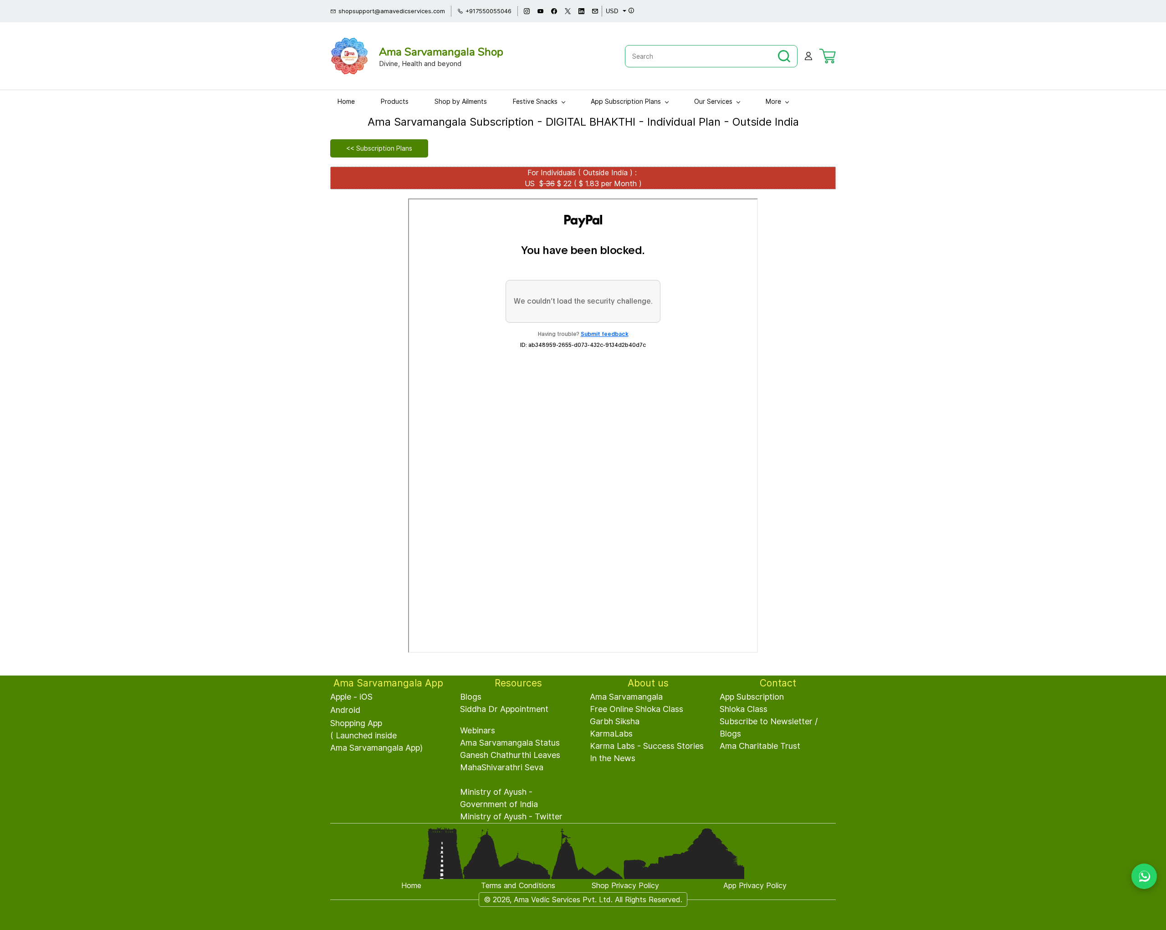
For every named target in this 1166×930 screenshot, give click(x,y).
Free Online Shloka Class (636, 709)
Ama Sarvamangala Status (510, 742)
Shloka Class (743, 709)
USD (612, 11)
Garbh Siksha (614, 721)
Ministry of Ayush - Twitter (511, 816)
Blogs (470, 696)
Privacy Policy (635, 885)
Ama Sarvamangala (626, 696)
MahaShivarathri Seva (501, 767)
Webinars (477, 730)
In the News (612, 758)
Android (345, 710)
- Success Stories (669, 746)
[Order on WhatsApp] (1144, 876)
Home (411, 885)
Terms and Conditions (518, 885)
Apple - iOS (351, 696)
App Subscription (752, 696)
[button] (379, 148)
